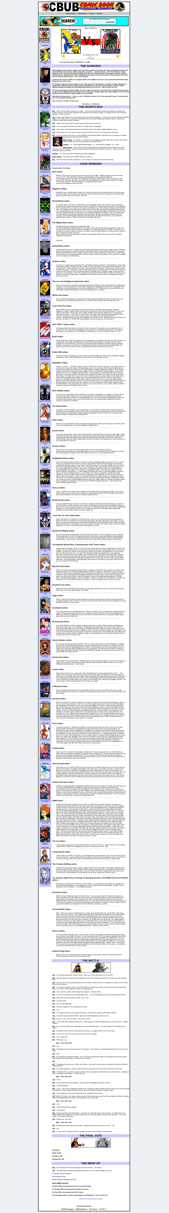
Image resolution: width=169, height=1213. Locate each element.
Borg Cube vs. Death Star (45, 550)
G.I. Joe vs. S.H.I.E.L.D (45, 864)
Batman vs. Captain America (45, 192)
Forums (91, 13)
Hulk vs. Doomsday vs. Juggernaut (45, 214)
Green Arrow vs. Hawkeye (45, 464)
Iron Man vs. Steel (45, 296)
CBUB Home (82, 13)
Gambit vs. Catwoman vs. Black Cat (45, 507)
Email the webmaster (84, 1206)
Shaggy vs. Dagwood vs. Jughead (45, 822)
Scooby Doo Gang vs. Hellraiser (45, 634)
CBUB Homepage (67, 1209)
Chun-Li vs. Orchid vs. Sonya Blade (45, 800)
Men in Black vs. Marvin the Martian (45, 358)
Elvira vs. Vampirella (45, 614)
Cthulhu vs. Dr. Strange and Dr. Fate (45, 171)
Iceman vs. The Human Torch (45, 380)
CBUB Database (81, 1209)
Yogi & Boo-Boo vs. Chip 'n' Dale (45, 421)
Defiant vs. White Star (45, 256)
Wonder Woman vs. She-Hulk (45, 128)
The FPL (99, 13)
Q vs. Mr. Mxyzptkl (45, 739)
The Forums (93, 1209)
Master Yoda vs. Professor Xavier (45, 677)
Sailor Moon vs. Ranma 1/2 (45, 149)
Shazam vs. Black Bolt (45, 401)
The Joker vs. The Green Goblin (45, 528)
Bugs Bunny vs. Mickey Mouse (45, 571)
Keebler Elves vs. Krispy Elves (45, 656)
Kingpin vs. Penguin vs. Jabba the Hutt (45, 719)
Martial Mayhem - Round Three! (45, 235)
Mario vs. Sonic (45, 276)
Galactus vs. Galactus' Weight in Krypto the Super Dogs (45, 106)
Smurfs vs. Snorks (45, 780)
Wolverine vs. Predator (45, 84)
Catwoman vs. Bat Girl (45, 698)
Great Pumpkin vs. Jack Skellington (45, 317)
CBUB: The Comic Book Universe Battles (91, 1199)
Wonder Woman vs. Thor (45, 593)
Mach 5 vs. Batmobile (45, 338)
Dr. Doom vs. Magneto (45, 759)
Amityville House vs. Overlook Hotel (45, 486)
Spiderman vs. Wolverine (45, 843)
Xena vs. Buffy (45, 884)
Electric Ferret (72, 13)
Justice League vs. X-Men (45, 62)
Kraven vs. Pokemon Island (45, 443)
